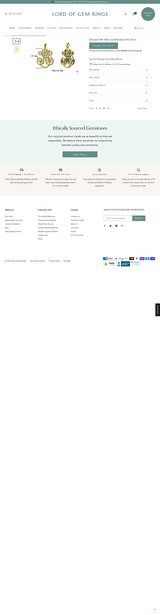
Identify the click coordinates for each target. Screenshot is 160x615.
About (107, 28)
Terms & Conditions (37, 261)
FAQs (91, 101)
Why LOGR (94, 78)
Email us (125, 179)
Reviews (118, 28)
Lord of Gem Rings (18, 261)
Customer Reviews (12, 224)
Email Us (74, 224)
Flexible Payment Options (48, 231)
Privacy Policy (54, 261)
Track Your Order (77, 220)
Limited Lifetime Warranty (48, 227)
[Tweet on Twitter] (104, 108)
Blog (7, 227)
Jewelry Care (43, 235)
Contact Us (75, 216)
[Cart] (133, 14)
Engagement (25, 28)
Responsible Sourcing (13, 220)
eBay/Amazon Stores (13, 231)
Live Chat (74, 227)
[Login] (125, 14)
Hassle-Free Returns (46, 224)
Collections (82, 28)
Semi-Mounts (66, 28)
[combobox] (144, 28)
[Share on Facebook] (96, 108)
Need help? (142, 108)
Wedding (39, 28)
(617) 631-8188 (77, 235)
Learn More (80, 154)
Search (73, 231)
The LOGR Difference (46, 216)
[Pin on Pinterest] (100, 108)
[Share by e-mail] (108, 108)
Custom (51, 28)
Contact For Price (104, 45)
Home (12, 28)
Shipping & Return (97, 85)
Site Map (66, 261)
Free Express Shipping (47, 220)
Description (94, 70)
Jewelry (96, 28)
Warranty (93, 93)
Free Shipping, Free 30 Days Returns (107, 59)
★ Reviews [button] (157, 309)
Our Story (9, 216)
